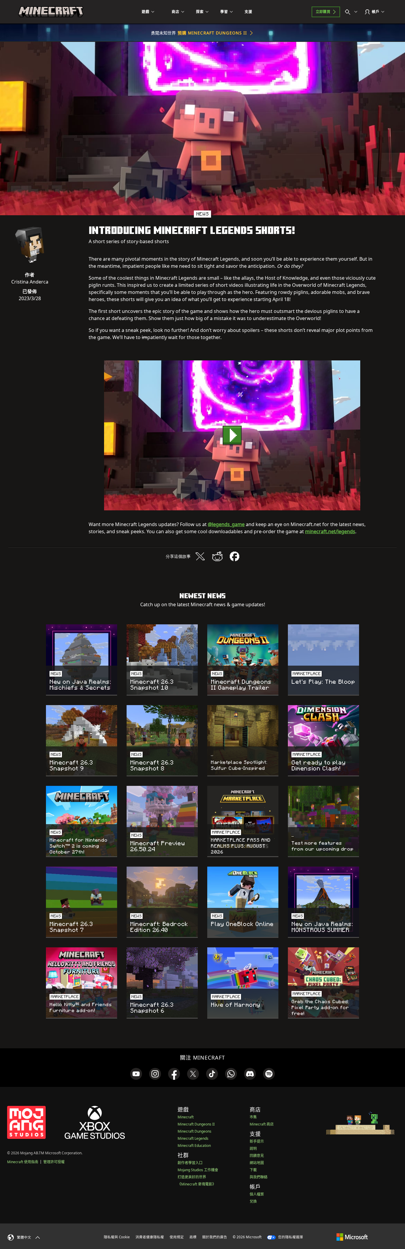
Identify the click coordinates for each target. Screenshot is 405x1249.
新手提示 (257, 1141)
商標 (193, 1237)
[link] (136, 1074)
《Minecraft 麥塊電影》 (197, 1184)
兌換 (253, 1201)
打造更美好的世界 (192, 1177)
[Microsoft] (352, 1237)
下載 (253, 1169)
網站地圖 (257, 1162)
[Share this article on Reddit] (217, 556)
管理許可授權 (54, 1162)
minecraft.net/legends (330, 531)
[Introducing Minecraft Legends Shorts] (232, 435)
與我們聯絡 (258, 1177)
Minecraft (186, 1117)
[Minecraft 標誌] (51, 12)
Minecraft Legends (193, 1138)
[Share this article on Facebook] (234, 556)
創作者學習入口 (190, 1162)
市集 (253, 1117)
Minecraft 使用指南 (22, 1162)
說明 (253, 1148)
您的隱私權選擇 (290, 1237)
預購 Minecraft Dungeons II (212, 33)
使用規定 (177, 1237)
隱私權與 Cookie (117, 1237)
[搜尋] (352, 12)
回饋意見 (257, 1155)
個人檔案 (257, 1194)
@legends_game (226, 524)
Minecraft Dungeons (194, 1131)
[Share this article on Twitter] (200, 556)
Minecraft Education (194, 1145)
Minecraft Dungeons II (196, 1124)
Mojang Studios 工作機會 (198, 1169)
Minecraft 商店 (262, 1124)
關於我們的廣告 (214, 1237)
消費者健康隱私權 (149, 1237)
